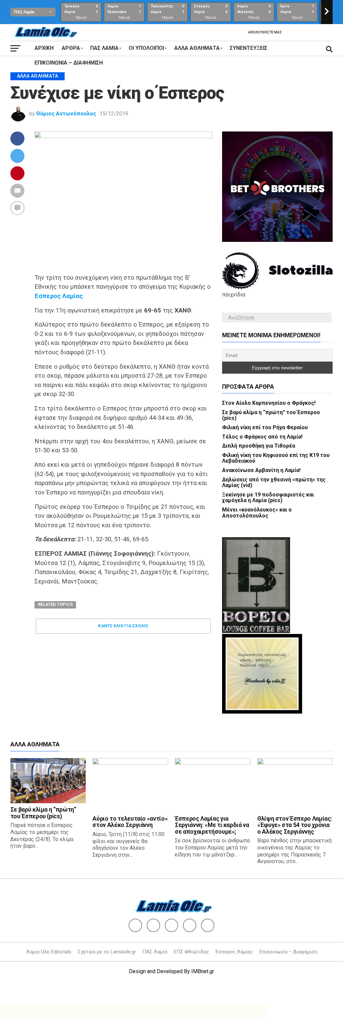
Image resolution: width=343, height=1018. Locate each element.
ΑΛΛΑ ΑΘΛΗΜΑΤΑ (197, 48)
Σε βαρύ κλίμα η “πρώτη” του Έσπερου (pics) (271, 415)
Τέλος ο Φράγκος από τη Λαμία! (262, 437)
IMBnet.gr (202, 971)
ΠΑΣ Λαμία (154, 952)
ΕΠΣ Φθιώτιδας (191, 952)
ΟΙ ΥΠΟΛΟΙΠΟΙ (146, 48)
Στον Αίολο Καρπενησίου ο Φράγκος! (269, 403)
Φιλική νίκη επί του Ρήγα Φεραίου (265, 427)
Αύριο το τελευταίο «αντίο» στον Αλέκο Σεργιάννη (129, 821)
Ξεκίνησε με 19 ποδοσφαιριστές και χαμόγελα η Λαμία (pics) (268, 497)
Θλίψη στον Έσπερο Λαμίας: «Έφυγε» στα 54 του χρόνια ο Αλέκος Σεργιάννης (294, 825)
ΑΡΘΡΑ (71, 48)
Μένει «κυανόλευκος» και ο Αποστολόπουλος (257, 512)
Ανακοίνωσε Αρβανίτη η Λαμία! (261, 470)
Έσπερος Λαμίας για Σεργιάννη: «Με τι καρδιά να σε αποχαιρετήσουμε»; (212, 825)
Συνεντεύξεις (248, 48)
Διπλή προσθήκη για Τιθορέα (258, 446)
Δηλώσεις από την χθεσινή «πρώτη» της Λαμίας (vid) (274, 482)
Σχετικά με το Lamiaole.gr (107, 952)
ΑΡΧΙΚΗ (44, 48)
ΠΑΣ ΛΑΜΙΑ (104, 48)
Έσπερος (48, 295)
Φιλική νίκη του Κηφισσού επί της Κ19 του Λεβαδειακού (276, 458)
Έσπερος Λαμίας (234, 952)
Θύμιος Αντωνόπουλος (66, 113)
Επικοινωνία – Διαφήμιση (69, 63)
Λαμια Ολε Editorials (48, 952)
